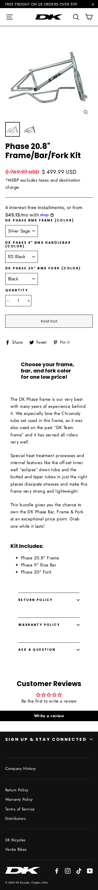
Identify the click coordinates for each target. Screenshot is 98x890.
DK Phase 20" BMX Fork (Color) (43, 268)
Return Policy (35, 600)
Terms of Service (20, 809)
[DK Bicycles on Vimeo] (79, 870)
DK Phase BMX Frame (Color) (39, 220)
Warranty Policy (39, 624)
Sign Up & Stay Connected (46, 739)
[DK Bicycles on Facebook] (57, 870)
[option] (49, 75)
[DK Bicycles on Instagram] (68, 870)
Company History (20, 768)
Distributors (15, 818)
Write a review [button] (49, 716)
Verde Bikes (16, 849)
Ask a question (37, 649)
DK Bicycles (15, 840)
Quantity (16, 290)
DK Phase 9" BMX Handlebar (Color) (38, 244)
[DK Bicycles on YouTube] (90, 870)
